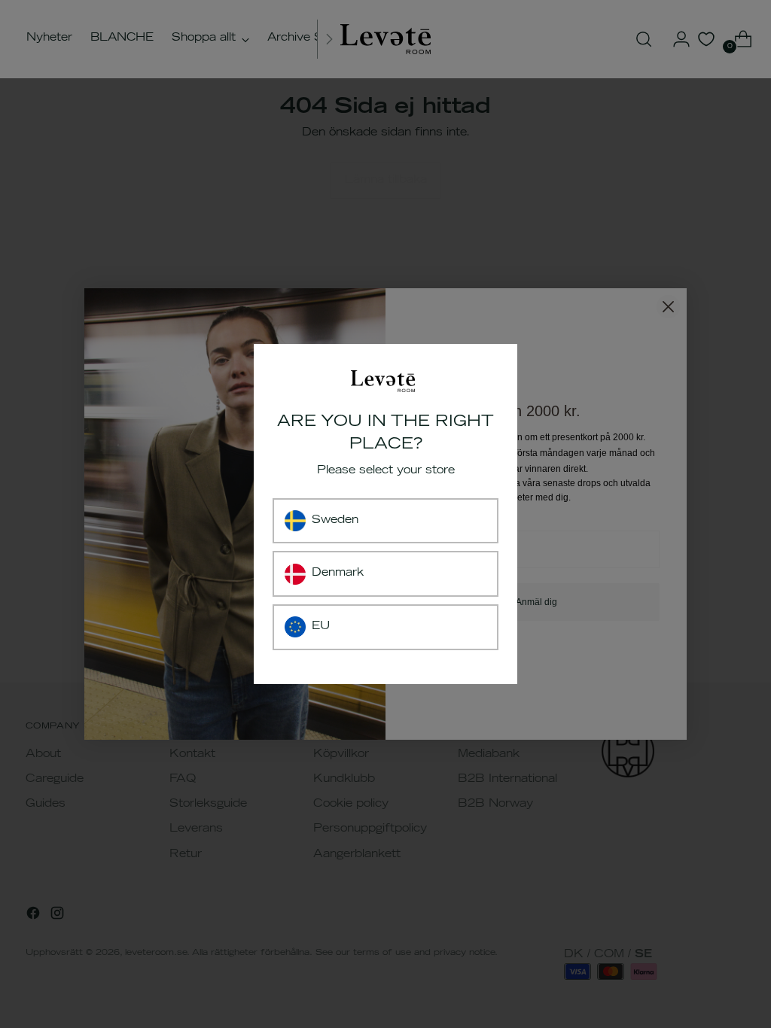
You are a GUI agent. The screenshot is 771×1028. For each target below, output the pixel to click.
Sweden (335, 521)
